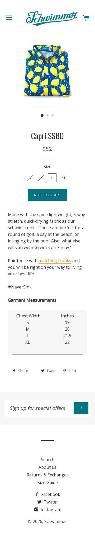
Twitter (50, 502)
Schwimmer (55, 521)
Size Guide (47, 482)
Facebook (50, 494)
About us (47, 467)
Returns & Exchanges (48, 475)
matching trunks (55, 260)
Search (47, 459)
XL (63, 178)
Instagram (50, 509)
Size (47, 167)
